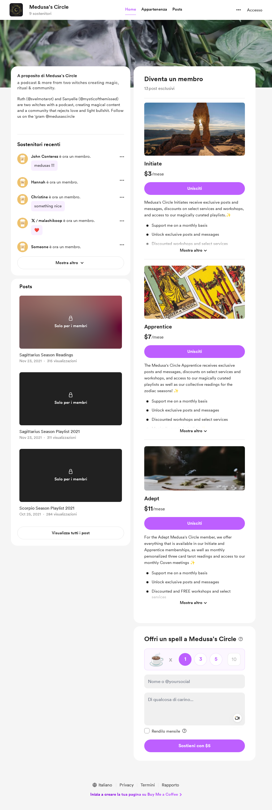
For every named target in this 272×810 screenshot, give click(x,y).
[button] (130, 9)
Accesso (254, 10)
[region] (195, 344)
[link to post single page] (70, 330)
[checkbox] (162, 731)
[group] (194, 181)
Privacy (127, 784)
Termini (148, 784)
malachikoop (50, 220)
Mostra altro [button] (191, 250)
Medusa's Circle (49, 7)
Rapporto (170, 784)
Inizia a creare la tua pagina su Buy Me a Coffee (134, 794)
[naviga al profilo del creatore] (16, 9)
